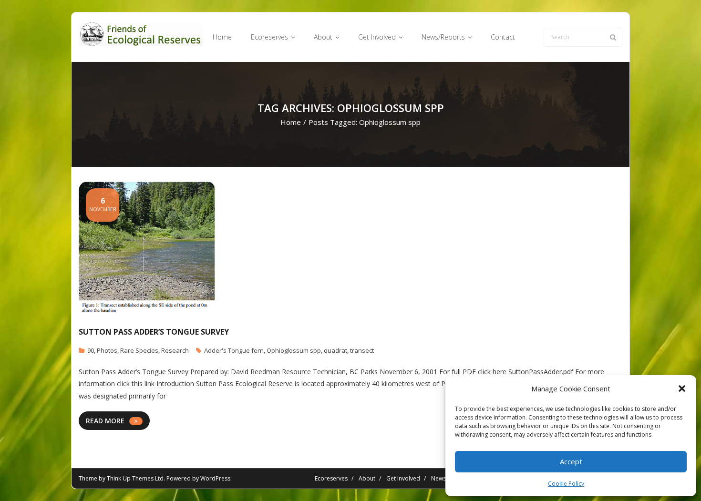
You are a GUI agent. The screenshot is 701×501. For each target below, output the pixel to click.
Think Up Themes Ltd (135, 478)
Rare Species (139, 350)
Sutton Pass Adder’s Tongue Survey (154, 332)
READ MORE (105, 420)
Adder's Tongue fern (234, 350)
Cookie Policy (566, 484)
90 (90, 350)
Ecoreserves (331, 478)
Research (175, 350)
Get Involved (403, 478)
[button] (682, 388)
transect (362, 350)
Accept (571, 461)
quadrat (335, 350)
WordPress (215, 478)
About (367, 478)
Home (290, 122)
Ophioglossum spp (294, 350)
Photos (107, 350)
